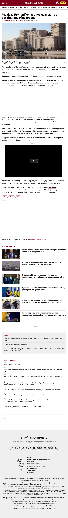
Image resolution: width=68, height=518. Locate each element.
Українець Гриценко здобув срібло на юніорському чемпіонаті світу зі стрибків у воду (33, 370)
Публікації (11, 7)
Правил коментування (38, 239)
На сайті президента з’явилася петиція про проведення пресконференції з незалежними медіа (44, 314)
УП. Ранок (19, 7)
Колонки (26, 7)
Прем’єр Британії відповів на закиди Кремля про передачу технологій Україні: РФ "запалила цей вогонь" (34, 349)
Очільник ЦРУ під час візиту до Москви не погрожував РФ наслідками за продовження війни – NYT (43, 277)
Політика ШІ (30, 461)
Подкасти (46, 7)
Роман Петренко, (7, 21)
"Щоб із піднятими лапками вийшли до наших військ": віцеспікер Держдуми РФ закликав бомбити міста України (33, 377)
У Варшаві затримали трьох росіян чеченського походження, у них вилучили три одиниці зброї (42, 301)
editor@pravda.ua (50, 503)
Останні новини (10, 360)
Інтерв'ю (33, 7)
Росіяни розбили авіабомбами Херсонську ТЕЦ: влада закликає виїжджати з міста (41, 263)
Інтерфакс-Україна (22, 484)
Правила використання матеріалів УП (38, 459)
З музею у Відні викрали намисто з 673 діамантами (22, 407)
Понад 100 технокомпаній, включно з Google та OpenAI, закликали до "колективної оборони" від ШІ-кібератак (29, 384)
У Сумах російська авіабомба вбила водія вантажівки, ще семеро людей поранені (33, 390)
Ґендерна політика (33, 464)
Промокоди (30, 472)
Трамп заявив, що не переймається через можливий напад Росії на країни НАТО (44, 251)
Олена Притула (30, 503)
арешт (11, 196)
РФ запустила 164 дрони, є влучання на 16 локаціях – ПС (24, 395)
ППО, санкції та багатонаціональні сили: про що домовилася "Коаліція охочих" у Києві (33, 339)
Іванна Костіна (18, 21)
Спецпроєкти (55, 7)
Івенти (40, 7)
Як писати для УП (32, 468)
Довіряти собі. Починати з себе (15, 344)
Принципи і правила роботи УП (36, 466)
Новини (4, 7)
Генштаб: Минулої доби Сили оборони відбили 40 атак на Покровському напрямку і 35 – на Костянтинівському (30, 401)
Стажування (31, 470)
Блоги (63, 7)
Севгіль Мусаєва (51, 501)
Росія (18, 196)
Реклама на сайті (32, 455)
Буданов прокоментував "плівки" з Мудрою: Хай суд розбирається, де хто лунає (44, 289)
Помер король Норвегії (12, 364)
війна (4, 196)
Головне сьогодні (8, 246)
